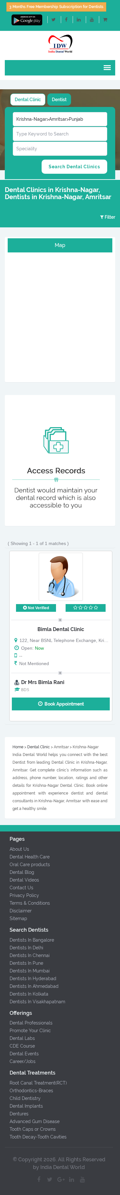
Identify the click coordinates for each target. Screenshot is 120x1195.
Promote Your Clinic (30, 1030)
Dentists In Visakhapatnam (37, 1001)
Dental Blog (22, 872)
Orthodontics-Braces (31, 1090)
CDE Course (22, 1046)
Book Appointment (63, 704)
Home (17, 747)
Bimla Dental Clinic (60, 629)
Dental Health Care (30, 856)
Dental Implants (26, 1106)
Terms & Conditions (30, 903)
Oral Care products (30, 864)
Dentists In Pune (26, 963)
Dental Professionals (31, 1022)
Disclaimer (21, 910)
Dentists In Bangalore (32, 940)
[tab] (28, 99)
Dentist (59, 99)
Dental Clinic (28, 99)
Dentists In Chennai (30, 955)
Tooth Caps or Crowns (33, 1129)
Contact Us (21, 887)
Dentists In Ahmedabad (34, 986)
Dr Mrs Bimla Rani (42, 682)
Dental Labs (22, 1038)
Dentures (19, 1113)
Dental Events (24, 1053)
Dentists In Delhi (26, 947)
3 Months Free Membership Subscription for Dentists (56, 6)
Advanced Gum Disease (35, 1121)
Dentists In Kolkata (29, 994)
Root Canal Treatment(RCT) (38, 1082)
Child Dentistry (25, 1098)
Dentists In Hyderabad (33, 978)
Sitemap (18, 918)
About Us (19, 849)
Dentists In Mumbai (30, 970)
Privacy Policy (24, 895)
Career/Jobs (23, 1061)
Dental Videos (24, 880)
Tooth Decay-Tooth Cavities (38, 1136)
